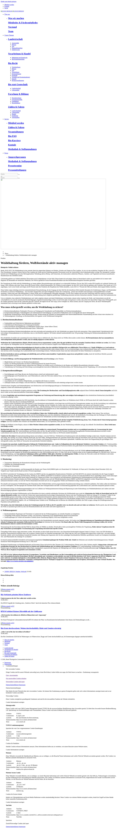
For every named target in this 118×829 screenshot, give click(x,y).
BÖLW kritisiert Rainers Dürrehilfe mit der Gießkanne (21, 611)
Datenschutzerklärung (12, 685)
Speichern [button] (9, 820)
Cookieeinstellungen (12, 666)
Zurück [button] (8, 823)
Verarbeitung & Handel (19, 53)
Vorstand (12, 27)
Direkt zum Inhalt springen (8, 1)
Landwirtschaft (15, 39)
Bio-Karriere (14, 140)
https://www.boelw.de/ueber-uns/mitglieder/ (20, 561)
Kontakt (6, 6)
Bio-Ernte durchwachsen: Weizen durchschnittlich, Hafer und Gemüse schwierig (31, 628)
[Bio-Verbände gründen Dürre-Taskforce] (7, 589)
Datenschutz (8, 664)
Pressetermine (15, 165)
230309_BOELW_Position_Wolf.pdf (15, 571)
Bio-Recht (13, 63)
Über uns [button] (7, 14)
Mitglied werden (9, 4)
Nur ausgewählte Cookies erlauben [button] (16, 678)
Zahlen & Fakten (16, 107)
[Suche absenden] (19, 174)
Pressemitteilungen (17, 170)
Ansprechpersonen (17, 157)
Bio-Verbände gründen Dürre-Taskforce (16, 595)
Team (10, 31)
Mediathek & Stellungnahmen (22, 149)
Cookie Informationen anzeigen (15, 702)
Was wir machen (16, 18)
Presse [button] (6, 153)
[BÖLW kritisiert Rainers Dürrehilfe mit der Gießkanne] (7, 606)
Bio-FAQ (12, 136)
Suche (6, 8)
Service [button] (6, 119)
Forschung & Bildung (18, 94)
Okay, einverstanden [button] (12, 675)
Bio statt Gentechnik (18, 84)
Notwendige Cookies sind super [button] (15, 681)
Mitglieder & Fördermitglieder (23, 22)
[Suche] (1, 176)
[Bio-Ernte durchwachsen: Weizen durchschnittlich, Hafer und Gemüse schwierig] (7, 623)
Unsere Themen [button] (9, 35)
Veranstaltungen (16, 132)
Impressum (7, 662)
